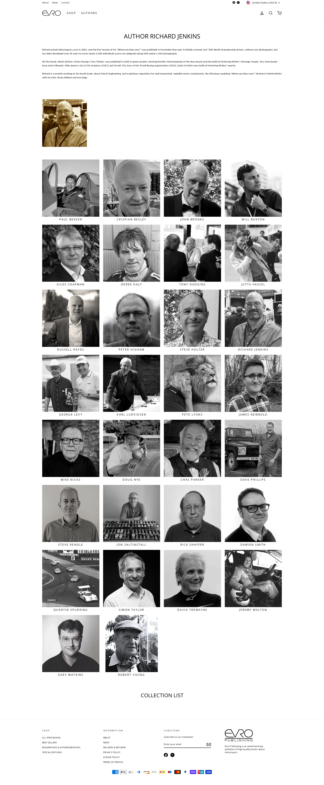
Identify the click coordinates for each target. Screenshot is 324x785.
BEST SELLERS (49, 742)
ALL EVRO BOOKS (51, 737)
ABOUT (107, 737)
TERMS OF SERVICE (113, 762)
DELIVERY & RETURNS (114, 747)
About (45, 2)
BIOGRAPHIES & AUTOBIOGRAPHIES (61, 747)
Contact (65, 2)
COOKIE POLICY (111, 757)
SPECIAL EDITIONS (52, 752)
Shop (71, 13)
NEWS (106, 742)
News (55, 2)
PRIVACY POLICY (111, 752)
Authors (89, 13)
